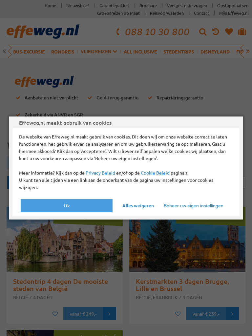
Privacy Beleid (100, 173)
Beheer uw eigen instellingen (193, 205)
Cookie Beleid (155, 173)
